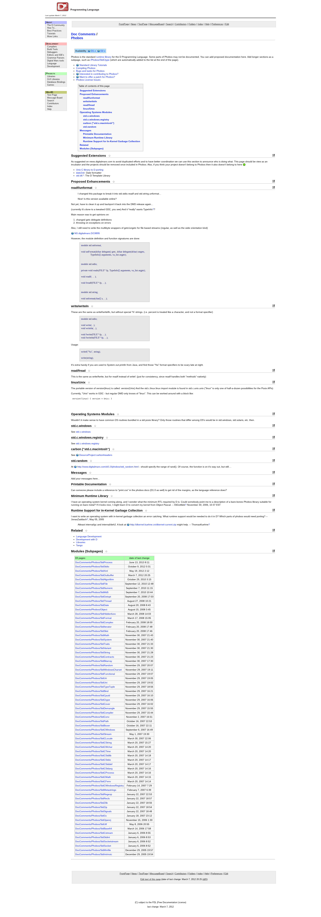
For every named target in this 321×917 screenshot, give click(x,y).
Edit (227, 24)
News (133, 24)
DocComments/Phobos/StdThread (93, 601)
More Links (52, 36)
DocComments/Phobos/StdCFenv (93, 781)
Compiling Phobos (85, 68)
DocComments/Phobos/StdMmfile (93, 850)
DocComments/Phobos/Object (91, 609)
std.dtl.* (80, 175)
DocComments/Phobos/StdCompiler (94, 712)
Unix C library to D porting (89, 170)
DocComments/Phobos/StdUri (91, 678)
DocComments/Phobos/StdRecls (92, 798)
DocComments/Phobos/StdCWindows (95, 730)
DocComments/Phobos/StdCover (92, 704)
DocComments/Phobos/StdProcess (93, 562)
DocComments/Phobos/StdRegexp (93, 794)
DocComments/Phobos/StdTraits (92, 644)
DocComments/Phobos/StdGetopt (93, 596)
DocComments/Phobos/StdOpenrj (93, 820)
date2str (80, 173)
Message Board (54, 97)
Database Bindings (56, 82)
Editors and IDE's (55, 55)
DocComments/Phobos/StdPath (92, 721)
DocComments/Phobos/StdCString (93, 742)
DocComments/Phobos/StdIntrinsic (93, 854)
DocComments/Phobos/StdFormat (93, 618)
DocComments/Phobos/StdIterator (93, 627)
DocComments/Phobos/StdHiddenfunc (95, 614)
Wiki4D (49, 92)
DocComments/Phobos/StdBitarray (93, 661)
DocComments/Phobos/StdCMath (93, 777)
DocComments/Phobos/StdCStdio (93, 760)
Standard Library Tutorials (93, 65)
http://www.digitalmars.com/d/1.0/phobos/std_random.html (108, 467)
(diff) (204, 879)
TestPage (142, 24)
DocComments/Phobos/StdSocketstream (96, 841)
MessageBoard (156, 24)
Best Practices (54, 30)
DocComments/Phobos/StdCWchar (93, 747)
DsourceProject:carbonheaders (95, 455)
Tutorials (51, 33)
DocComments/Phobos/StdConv (92, 717)
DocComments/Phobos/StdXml (91, 571)
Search (50, 100)
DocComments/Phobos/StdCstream (94, 833)
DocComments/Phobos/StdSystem (93, 639)
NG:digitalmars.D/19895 (87, 233)
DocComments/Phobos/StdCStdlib (93, 755)
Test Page (52, 95)
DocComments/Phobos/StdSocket (93, 846)
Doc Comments (83, 34)
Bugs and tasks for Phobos (90, 71)
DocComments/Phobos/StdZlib (91, 803)
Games (50, 85)
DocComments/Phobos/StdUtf (91, 824)
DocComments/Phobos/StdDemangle (95, 708)
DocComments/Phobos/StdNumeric (94, 588)
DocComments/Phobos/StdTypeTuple (95, 687)
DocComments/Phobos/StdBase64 (93, 828)
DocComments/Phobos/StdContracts (94, 657)
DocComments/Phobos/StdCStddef (93, 764)
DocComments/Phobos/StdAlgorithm (94, 579)
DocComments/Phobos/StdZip (91, 807)
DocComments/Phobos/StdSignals (93, 811)
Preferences (217, 24)
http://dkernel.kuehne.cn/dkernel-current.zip (152, 524)
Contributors (53, 103)
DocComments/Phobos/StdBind (92, 691)
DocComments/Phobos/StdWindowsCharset (98, 670)
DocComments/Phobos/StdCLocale (94, 738)
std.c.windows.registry (87, 443)
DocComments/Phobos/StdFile (91, 584)
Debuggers (52, 52)
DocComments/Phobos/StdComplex (94, 622)
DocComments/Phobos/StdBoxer (92, 725)
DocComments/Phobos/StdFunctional (95, 674)
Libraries (51, 76)
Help (49, 109)
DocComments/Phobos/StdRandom (94, 665)
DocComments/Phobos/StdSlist (91, 631)
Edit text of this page (150, 879)
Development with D (86, 539)
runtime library (103, 57)
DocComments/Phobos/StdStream (93, 734)
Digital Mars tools (55, 60)
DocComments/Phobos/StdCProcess (94, 773)
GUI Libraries (53, 79)
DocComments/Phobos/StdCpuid (92, 695)
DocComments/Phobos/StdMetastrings (95, 790)
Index (49, 106)
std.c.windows (83, 432)
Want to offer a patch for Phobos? (97, 77)
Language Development (53, 65)
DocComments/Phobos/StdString (92, 652)
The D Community (56, 25)
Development (52, 43)
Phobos (77, 38)
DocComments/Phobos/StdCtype (92, 700)
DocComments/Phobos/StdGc (91, 815)
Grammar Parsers (55, 58)
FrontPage (124, 24)
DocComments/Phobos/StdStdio (92, 566)
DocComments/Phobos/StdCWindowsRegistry (99, 785)
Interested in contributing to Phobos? (98, 74)
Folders (192, 24)
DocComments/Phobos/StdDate (92, 605)
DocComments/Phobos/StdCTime (93, 751)
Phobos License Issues (88, 80)
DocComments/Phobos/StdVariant (93, 648)
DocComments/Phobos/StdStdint (92, 837)
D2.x (102, 51)
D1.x (93, 51)
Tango (79, 545)
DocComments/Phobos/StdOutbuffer (94, 575)
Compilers (52, 46)
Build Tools (52, 49)
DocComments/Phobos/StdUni (91, 682)
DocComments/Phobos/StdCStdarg (94, 768)
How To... (51, 28)
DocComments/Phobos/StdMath (92, 635)
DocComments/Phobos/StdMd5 (92, 592)
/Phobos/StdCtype (100, 60)
